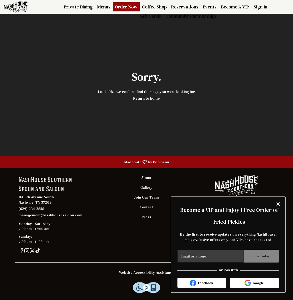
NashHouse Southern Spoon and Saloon (236, 185)
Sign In (260, 7)
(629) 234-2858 (31, 208)
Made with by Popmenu (86, 162)
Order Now (126, 7)
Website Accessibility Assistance (146, 272)
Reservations (184, 7)
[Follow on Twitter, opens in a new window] (32, 251)
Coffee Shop (154, 7)
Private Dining (78, 7)
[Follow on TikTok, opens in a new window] (38, 251)
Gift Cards (150, 16)
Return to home (146, 98)
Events (210, 7)
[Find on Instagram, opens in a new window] (27, 251)
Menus (103, 7)
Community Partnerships (191, 16)
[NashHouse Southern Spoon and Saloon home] (24, 7)
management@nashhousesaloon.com (50, 215)
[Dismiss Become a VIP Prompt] (278, 204)
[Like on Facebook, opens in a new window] (21, 251)
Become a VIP (235, 7)
